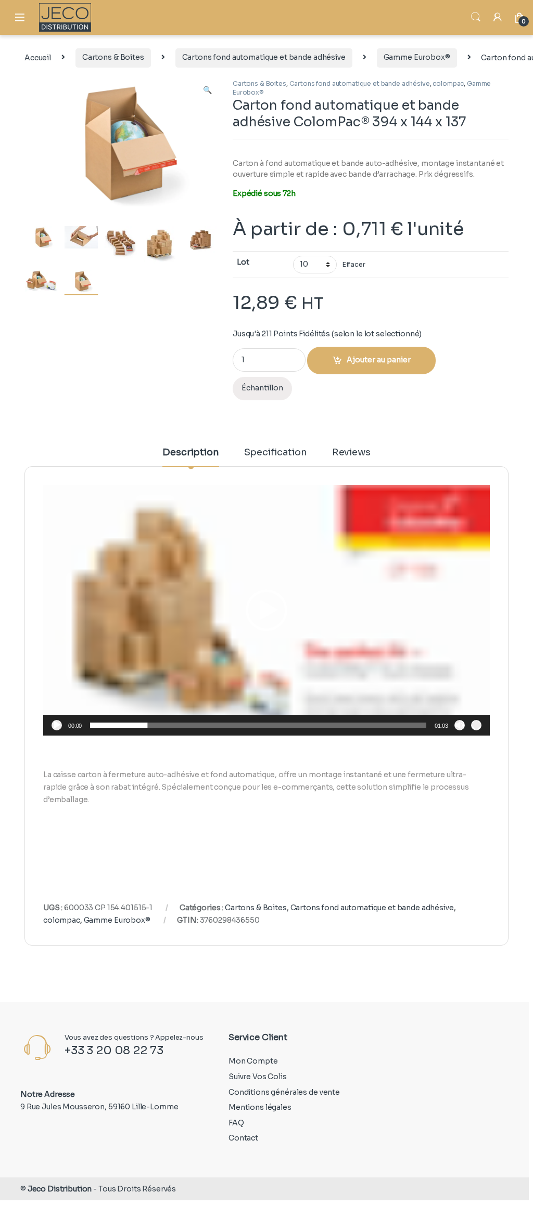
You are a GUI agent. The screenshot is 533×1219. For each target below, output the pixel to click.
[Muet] (459, 725)
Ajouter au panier (379, 359)
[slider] (258, 725)
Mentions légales (260, 1107)
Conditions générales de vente (284, 1092)
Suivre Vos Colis (258, 1076)
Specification (275, 453)
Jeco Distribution (60, 1189)
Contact (243, 1138)
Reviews (351, 453)
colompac (448, 83)
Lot (243, 262)
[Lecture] (57, 725)
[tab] (190, 457)
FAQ (236, 1123)
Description (190, 453)
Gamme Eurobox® (417, 57)
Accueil (37, 57)
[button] (266, 610)
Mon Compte (253, 1061)
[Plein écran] (476, 725)
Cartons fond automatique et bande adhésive (264, 57)
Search (475, 17)
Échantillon (262, 387)
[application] (266, 610)
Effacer (353, 264)
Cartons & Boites (113, 57)
